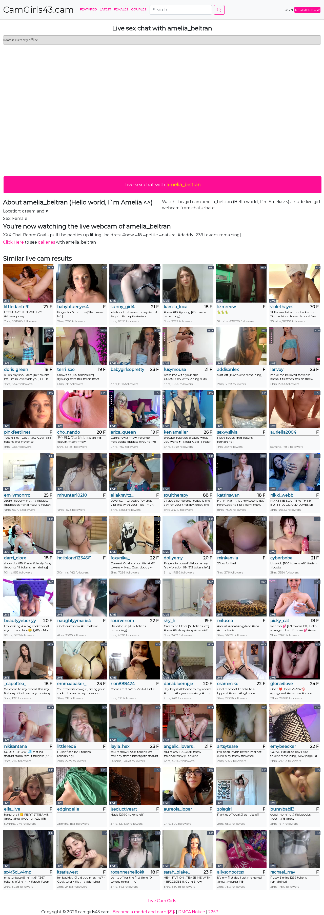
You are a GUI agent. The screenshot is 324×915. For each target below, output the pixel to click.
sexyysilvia (227, 432)
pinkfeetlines (17, 432)
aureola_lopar (178, 809)
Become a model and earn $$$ (144, 911)
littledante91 (17, 306)
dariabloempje (178, 683)
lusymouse (175, 369)
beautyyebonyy (20, 620)
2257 (213, 911)
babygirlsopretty (127, 369)
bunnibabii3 (282, 809)
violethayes (281, 306)
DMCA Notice (191, 911)
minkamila (227, 558)
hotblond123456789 (74, 558)
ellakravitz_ (122, 495)
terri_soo (66, 369)
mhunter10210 (72, 495)
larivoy (277, 369)
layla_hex (120, 746)
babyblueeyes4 (73, 306)
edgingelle (68, 809)
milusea (225, 620)
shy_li (169, 620)
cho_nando (68, 432)
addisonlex (228, 369)
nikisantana (15, 746)
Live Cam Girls (162, 900)
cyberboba (281, 558)
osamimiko (227, 683)
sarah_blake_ (177, 872)
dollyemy (173, 558)
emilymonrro (17, 495)
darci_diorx (15, 558)
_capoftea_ (15, 683)
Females (121, 9)
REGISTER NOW (307, 10)
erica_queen (123, 432)
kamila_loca (175, 306)
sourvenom (122, 620)
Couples (138, 9)
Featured (88, 9)
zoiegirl (224, 809)
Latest (105, 9)
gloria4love (281, 683)
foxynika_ (120, 558)
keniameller (176, 432)
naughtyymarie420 (74, 620)
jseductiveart (124, 809)
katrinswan (228, 495)
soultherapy (176, 495)
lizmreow (226, 306)
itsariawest (67, 872)
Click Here (13, 242)
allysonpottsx (230, 872)
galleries (46, 242)
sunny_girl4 (122, 306)
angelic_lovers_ (179, 746)
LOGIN (288, 10)
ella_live (12, 809)
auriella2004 (283, 432)
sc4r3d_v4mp (17, 872)
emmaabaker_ (71, 683)
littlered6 (66, 746)
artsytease (227, 746)
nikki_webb (281, 495)
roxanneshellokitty (127, 872)
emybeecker (283, 746)
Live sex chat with (163, 184)
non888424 (123, 683)
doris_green (16, 369)
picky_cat (279, 620)
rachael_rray (282, 872)
